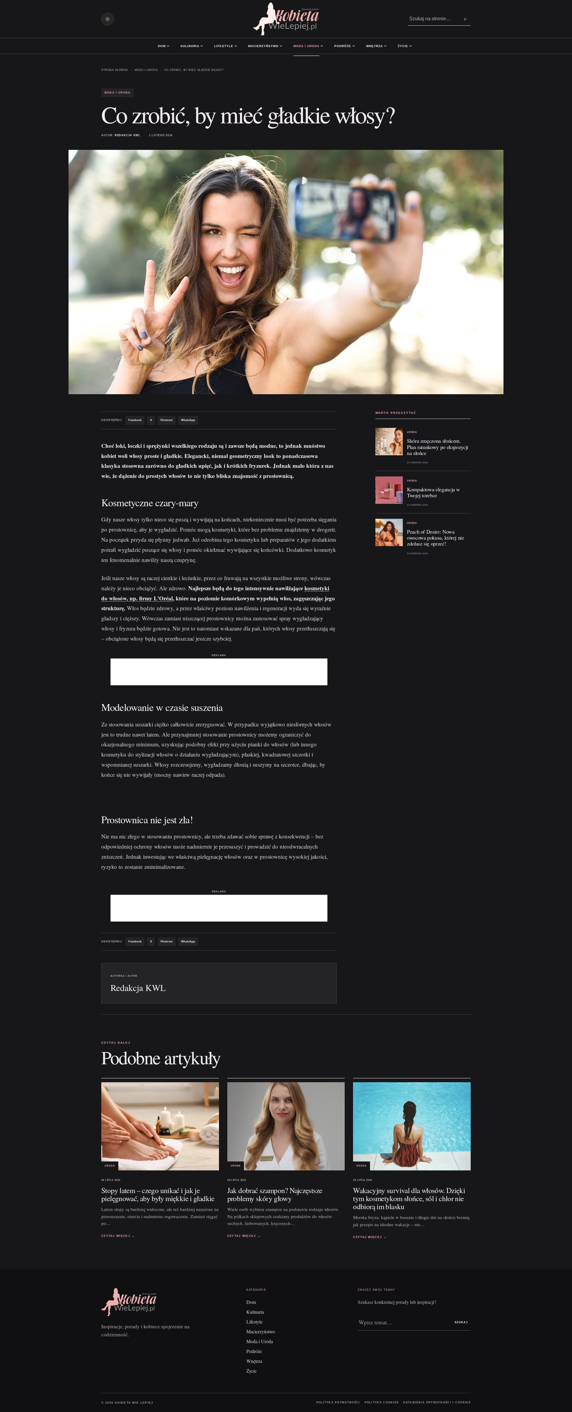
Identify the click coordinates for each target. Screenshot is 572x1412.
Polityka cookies (382, 1402)
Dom (162, 46)
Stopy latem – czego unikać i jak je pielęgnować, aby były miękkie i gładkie (157, 1194)
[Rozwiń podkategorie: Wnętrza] (385, 46)
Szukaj (461, 1322)
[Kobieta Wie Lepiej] (286, 19)
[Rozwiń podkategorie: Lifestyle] (235, 46)
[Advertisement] (219, 671)
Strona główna (114, 70)
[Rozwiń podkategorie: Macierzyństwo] (281, 46)
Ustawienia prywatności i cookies (437, 1402)
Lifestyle (223, 46)
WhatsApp (188, 420)
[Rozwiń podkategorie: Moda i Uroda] (321, 46)
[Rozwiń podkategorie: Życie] (410, 46)
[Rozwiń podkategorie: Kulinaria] (201, 46)
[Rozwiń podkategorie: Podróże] (353, 46)
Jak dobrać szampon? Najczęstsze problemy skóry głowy (274, 1194)
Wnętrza (374, 46)
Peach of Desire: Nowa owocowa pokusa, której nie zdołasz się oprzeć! (435, 537)
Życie (403, 46)
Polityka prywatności (338, 1402)
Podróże (342, 46)
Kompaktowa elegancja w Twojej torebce (433, 492)
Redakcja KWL (128, 135)
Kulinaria (190, 46)
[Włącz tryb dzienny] (107, 19)
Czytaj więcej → (118, 1235)
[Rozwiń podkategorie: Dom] (168, 46)
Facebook (135, 420)
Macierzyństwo (263, 46)
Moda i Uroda (306, 46)
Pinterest (166, 420)
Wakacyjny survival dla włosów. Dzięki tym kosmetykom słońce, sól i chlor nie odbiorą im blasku (409, 1198)
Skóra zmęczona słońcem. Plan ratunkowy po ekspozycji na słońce (437, 446)
